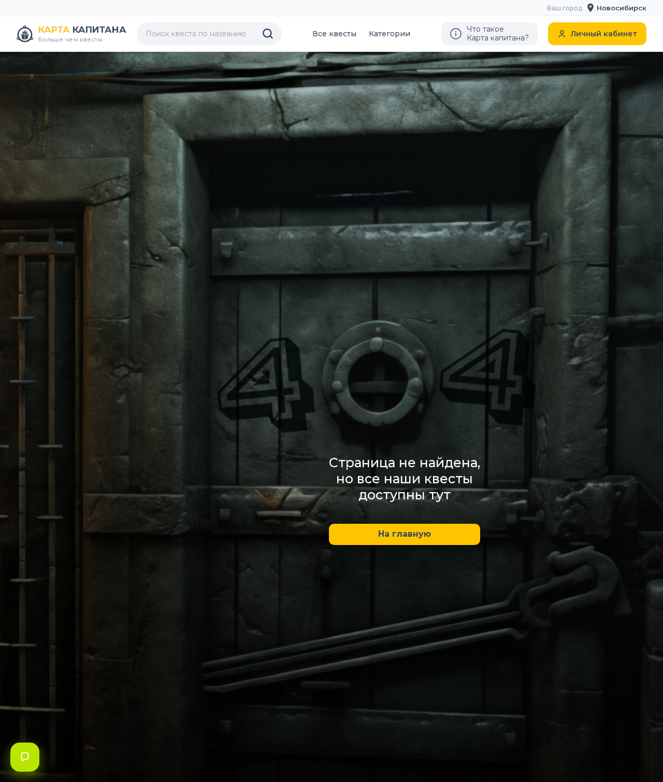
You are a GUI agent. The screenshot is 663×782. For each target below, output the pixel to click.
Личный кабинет (604, 33)
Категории (389, 33)
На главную (404, 534)
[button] (616, 7)
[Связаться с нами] (24, 757)
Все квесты (334, 33)
